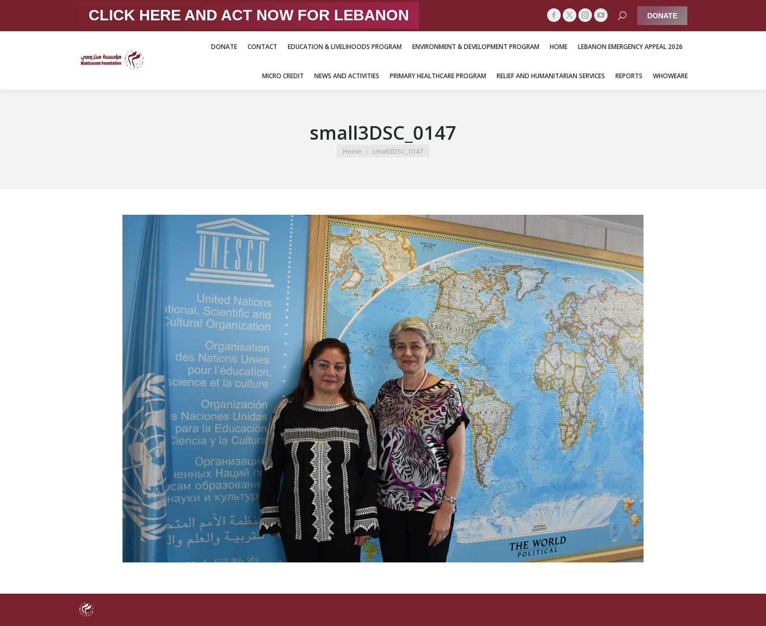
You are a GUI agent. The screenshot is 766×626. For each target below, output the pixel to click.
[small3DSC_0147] (383, 388)
